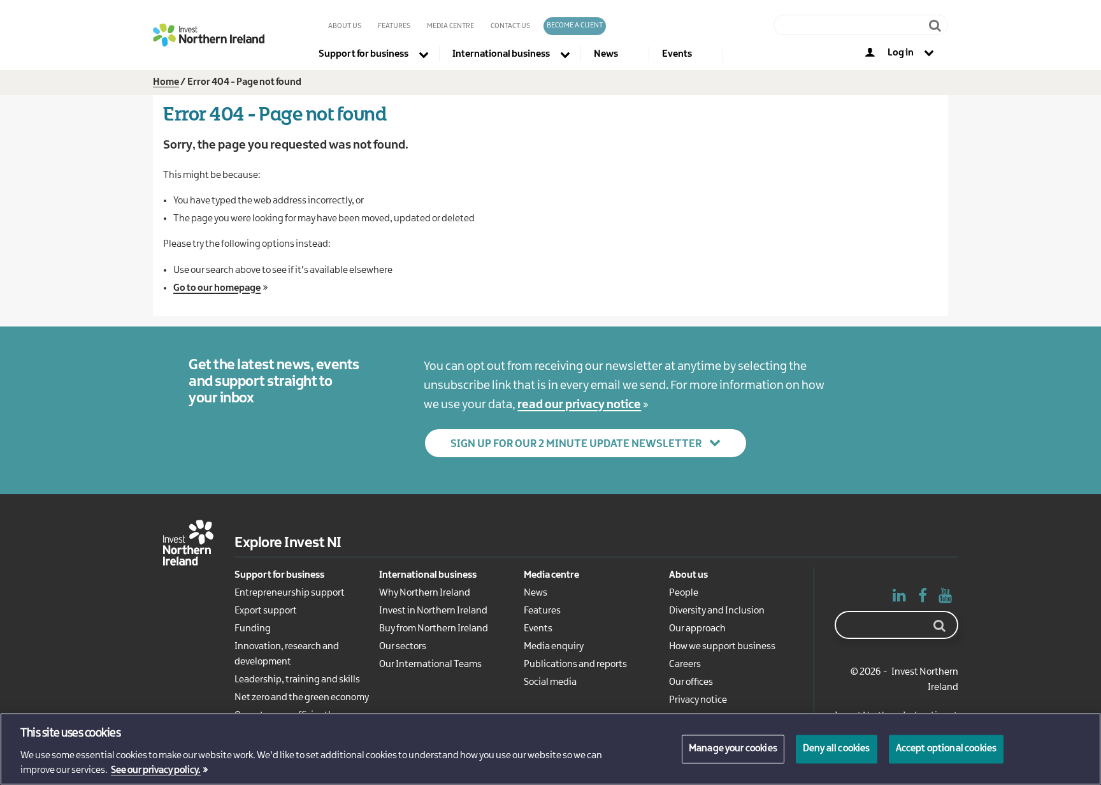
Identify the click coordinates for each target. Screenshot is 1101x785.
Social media (550, 682)
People (683, 593)
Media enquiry (554, 647)
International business (428, 575)
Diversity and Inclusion (717, 611)
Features (394, 26)
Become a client (575, 25)
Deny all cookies (836, 749)
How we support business (722, 647)
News (535, 593)
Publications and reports (575, 664)
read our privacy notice (579, 405)
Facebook (922, 598)
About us (344, 26)
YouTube (945, 598)
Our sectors (402, 647)
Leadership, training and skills (297, 680)
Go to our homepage (217, 288)
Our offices (691, 682)
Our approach (697, 629)
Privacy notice (698, 700)
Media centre (551, 575)
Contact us (510, 26)
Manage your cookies (733, 749)
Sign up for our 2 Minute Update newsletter (576, 444)
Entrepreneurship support (289, 593)
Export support (265, 611)
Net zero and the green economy (301, 698)
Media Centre (450, 26)
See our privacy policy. (156, 771)
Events (538, 629)
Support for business (279, 575)
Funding (252, 629)
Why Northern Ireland (424, 593)
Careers (685, 664)
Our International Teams (430, 664)
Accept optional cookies (946, 749)
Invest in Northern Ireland (433, 611)
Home (166, 82)
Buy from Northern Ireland (433, 629)
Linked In (899, 598)
